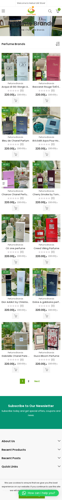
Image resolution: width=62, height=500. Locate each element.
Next (37, 381)
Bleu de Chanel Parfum (15, 140)
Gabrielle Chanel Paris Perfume (20, 356)
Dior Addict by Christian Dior (18, 302)
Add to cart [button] (15, 100)
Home (21, 29)
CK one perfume (15, 248)
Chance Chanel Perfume (16, 194)
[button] (38, 493)
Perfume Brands (15, 83)
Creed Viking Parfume (46, 248)
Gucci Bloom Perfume (46, 356)
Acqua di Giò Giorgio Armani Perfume (23, 86)
